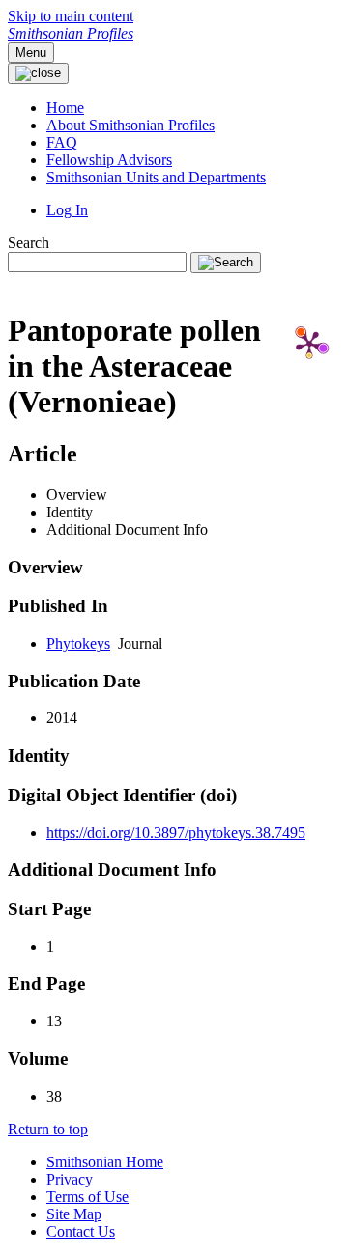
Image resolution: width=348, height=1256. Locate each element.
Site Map (74, 1214)
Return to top (48, 1129)
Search (28, 243)
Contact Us (80, 1231)
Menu (30, 52)
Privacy (69, 1179)
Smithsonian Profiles (70, 33)
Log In (67, 210)
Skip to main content (70, 16)
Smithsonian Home (104, 1162)
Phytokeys (78, 643)
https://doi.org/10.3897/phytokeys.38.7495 (175, 832)
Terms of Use (87, 1196)
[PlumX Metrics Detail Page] (309, 344)
